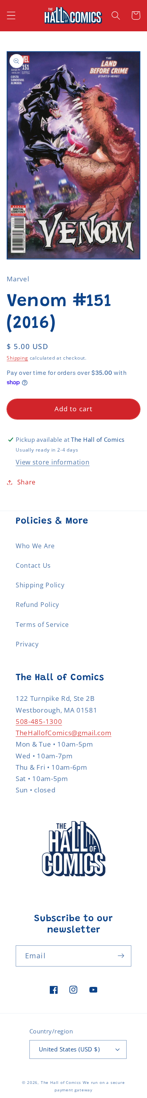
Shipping (17, 358)
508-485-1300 (39, 721)
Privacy (27, 644)
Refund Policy (37, 604)
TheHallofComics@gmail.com (63, 732)
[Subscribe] (121, 956)
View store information (52, 462)
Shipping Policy (40, 585)
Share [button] (26, 482)
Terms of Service (42, 624)
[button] (11, 15)
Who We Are (35, 546)
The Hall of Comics (61, 1082)
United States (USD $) (69, 1049)
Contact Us (33, 565)
